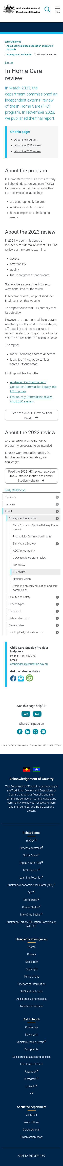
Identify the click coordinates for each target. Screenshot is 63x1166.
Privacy (31, 954)
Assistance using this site (31, 998)
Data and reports (19, 618)
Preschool (15, 611)
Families (10, 504)
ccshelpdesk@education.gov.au (29, 664)
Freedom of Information (32, 984)
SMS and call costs (31, 991)
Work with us (31, 1122)
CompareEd (30, 899)
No (37, 714)
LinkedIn (30, 1086)
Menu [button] (57, 12)
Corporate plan (31, 1129)
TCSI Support (30, 870)
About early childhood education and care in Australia (30, 48)
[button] (57, 497)
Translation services (31, 1006)
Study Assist (30, 855)
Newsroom (31, 1034)
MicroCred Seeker (30, 914)
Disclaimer (31, 961)
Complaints (31, 1049)
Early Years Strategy (24, 543)
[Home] (20, 8)
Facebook (30, 1071)
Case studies (16, 625)
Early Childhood (13, 41)
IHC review (19, 571)
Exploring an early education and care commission (35, 588)
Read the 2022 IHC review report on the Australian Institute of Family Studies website (31, 476)
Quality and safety (19, 597)
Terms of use (31, 976)
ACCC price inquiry (24, 550)
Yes (26, 714)
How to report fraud (31, 1064)
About (8, 511)
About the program (25, 139)
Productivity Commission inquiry (32, 536)
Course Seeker (30, 907)
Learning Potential (30, 877)
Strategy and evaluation (19, 54)
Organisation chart (31, 1137)
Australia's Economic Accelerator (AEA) (30, 885)
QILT (30, 892)
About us (31, 1114)
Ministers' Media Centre (30, 1042)
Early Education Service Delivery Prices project (35, 527)
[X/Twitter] (35, 731)
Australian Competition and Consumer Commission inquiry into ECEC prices (33, 386)
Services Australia (30, 848)
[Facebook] (20, 731)
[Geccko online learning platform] (29, 677)
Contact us (31, 1027)
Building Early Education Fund (27, 632)
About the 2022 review (27, 151)
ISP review (19, 564)
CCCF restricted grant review (29, 557)
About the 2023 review (27, 145)
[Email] (43, 731)
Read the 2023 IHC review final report (31, 415)
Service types (16, 604)
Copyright (31, 969)
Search (32, 947)
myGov (30, 840)
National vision (22, 578)
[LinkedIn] (27, 731)
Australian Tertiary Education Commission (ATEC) (31, 924)
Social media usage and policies (31, 1056)
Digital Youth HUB (30, 862)
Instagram (30, 1079)
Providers (10, 497)
